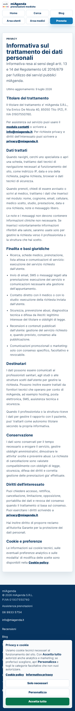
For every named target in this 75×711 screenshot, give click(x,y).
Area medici (37, 20)
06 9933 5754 (12, 612)
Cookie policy (39, 562)
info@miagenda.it (19, 132)
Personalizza (38, 692)
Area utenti (14, 20)
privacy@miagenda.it (22, 141)
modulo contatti (17, 127)
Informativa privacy (39, 674)
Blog (61, 13)
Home (13, 13)
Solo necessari (37, 683)
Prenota (61, 20)
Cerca (37, 13)
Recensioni (9, 629)
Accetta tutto (37, 701)
